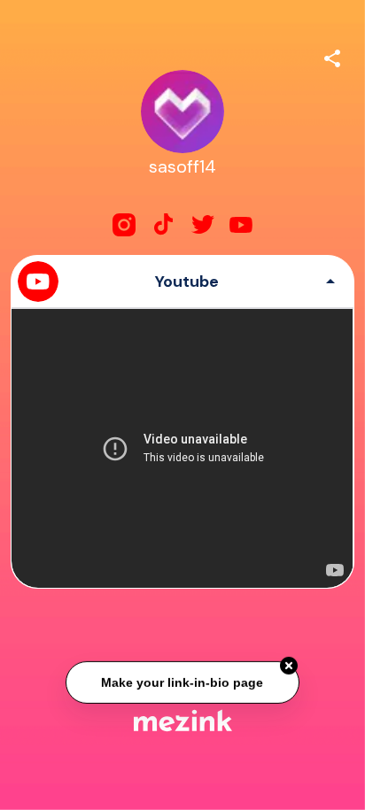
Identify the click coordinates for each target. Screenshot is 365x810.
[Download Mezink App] (183, 720)
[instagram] (124, 225)
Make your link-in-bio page (182, 682)
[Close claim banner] (289, 665)
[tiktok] (163, 225)
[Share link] (332, 56)
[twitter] (202, 225)
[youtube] (241, 225)
